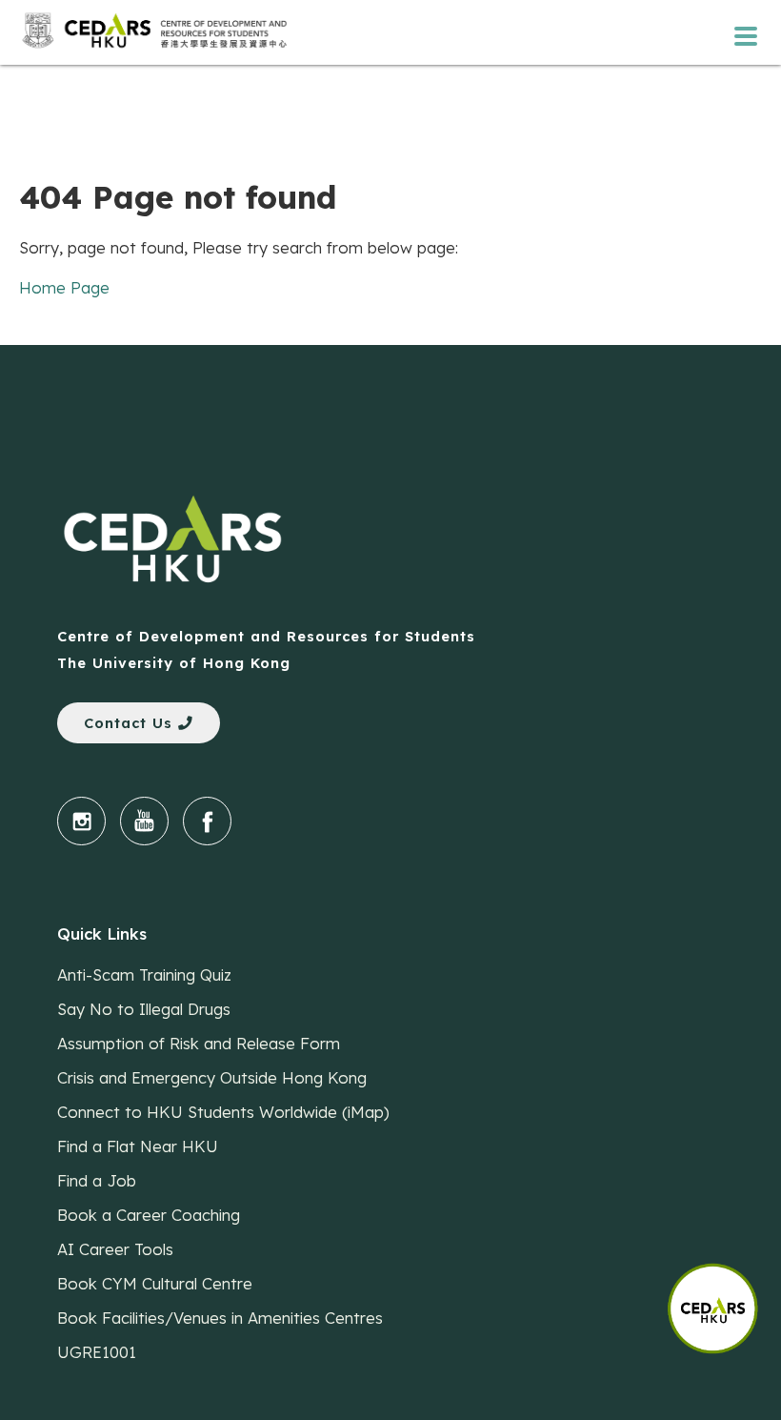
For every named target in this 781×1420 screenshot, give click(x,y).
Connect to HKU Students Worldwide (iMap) (223, 1112)
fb (207, 821)
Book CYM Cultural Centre (154, 1283)
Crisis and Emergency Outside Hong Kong (212, 1077)
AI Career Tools (115, 1249)
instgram (81, 821)
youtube (144, 821)
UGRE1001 (96, 1352)
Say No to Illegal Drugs (143, 1009)
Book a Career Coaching (148, 1215)
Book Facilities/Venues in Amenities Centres (220, 1318)
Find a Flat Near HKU (137, 1146)
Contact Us (131, 723)
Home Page (64, 287)
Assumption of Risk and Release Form (198, 1043)
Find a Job (96, 1180)
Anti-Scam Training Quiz (144, 974)
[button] (724, 1299)
